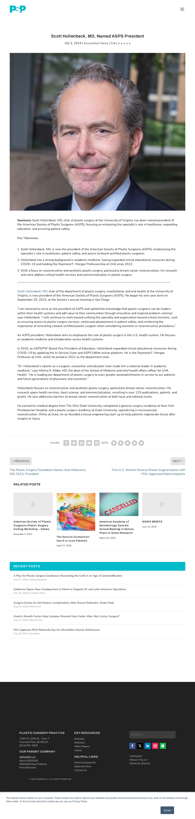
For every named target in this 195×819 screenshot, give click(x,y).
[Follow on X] (140, 746)
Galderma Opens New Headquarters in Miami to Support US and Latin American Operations (70, 589)
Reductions (35, 606)
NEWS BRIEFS (152, 521)
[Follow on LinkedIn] (148, 746)
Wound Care (35, 620)
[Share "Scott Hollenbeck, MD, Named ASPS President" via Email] (89, 443)
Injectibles (34, 633)
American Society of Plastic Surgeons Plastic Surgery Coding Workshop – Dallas (32, 525)
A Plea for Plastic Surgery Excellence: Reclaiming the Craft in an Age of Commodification (68, 576)
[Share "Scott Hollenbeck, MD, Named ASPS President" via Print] (97, 443)
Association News (96, 43)
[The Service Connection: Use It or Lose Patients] (76, 512)
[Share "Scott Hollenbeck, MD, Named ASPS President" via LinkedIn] (81, 443)
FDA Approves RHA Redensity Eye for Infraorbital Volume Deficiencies (57, 630)
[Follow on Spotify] (163, 746)
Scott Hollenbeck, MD (32, 291)
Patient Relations (38, 579)
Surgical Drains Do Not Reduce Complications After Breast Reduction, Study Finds (64, 603)
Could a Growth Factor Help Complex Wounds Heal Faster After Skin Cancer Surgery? (66, 616)
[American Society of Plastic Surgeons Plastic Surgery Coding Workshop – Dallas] (33, 504)
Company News (37, 592)
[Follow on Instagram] (155, 746)
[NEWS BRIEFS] (161, 504)
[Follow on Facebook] (132, 746)
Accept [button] (167, 810)
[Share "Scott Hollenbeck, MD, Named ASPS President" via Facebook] (66, 443)
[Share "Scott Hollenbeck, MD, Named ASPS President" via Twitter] (74, 443)
